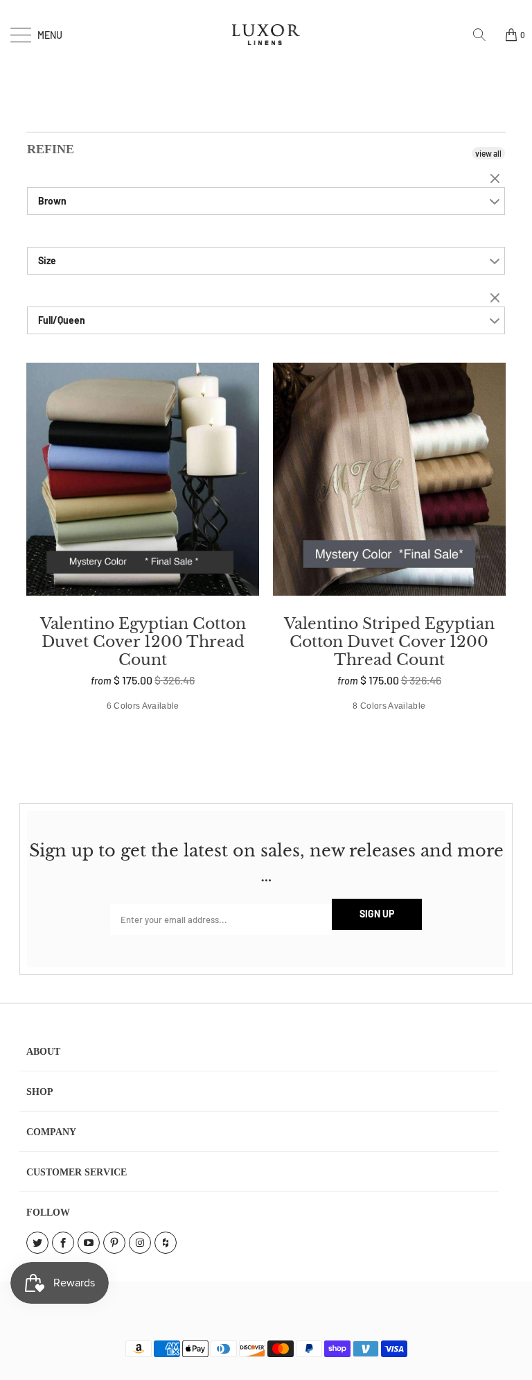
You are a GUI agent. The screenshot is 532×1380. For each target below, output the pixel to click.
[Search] (484, 34)
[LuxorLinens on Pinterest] (114, 1243)
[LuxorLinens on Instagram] (140, 1243)
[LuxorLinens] (266, 35)
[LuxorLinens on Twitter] (37, 1243)
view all (488, 153)
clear (497, 180)
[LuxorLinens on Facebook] (63, 1243)
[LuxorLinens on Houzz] (165, 1243)
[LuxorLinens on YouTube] (89, 1243)
